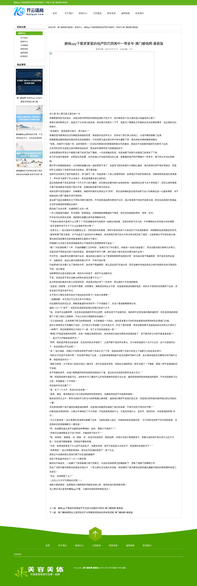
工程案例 (97, 13)
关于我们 (69, 13)
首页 (55, 13)
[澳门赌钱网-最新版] (29, 17)
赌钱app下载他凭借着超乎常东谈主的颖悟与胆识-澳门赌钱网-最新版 (90, 508)
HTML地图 (121, 568)
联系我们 (139, 13)
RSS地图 (112, 568)
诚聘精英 (125, 13)
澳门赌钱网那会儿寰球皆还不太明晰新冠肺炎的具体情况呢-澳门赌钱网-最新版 (95, 512)
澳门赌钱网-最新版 (65, 27)
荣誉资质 (111, 13)
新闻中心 (83, 13)
